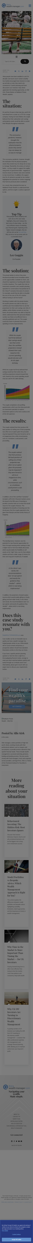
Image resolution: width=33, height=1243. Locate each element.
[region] (16, 1231)
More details (5, 1231)
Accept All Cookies (16, 1240)
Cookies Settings (16, 1234)
